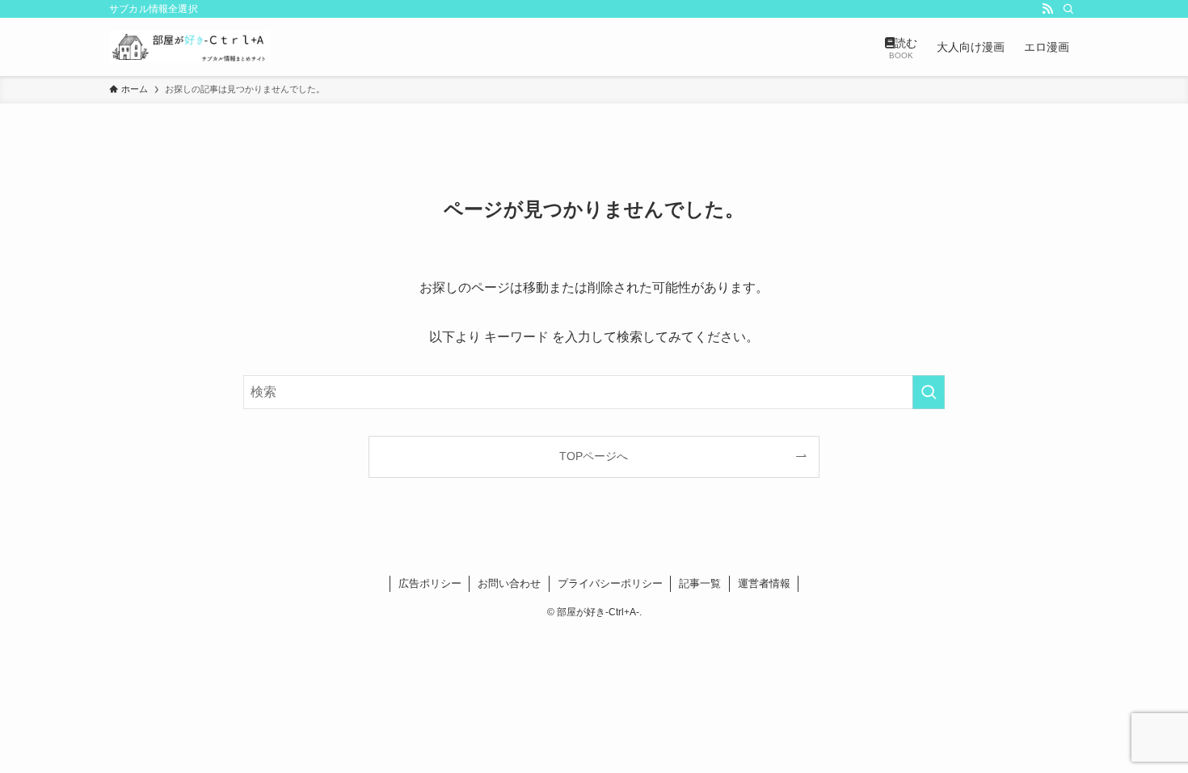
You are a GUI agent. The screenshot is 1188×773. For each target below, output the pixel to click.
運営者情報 (764, 583)
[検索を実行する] (928, 392)
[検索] (1068, 9)
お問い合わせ (509, 583)
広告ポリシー (429, 583)
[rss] (1047, 9)
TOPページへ (593, 456)
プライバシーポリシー (610, 583)
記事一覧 (700, 583)
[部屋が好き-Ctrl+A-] (190, 47)
